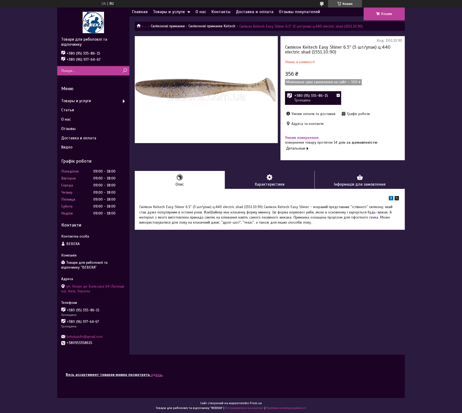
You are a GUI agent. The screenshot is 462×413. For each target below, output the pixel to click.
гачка (373, 217)
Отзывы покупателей (299, 11)
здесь (156, 374)
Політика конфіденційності (286, 408)
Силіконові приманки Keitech (211, 26)
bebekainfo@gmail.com (85, 336)
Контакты (220, 11)
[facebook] (391, 199)
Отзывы (68, 128)
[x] (397, 199)
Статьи (67, 110)
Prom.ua (256, 403)
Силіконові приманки (168, 26)
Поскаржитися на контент (244, 408)
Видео (66, 147)
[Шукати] (124, 70)
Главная (140, 11)
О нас (200, 11)
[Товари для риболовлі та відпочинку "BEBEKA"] (93, 22)
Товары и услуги (169, 11)
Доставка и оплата (255, 11)
